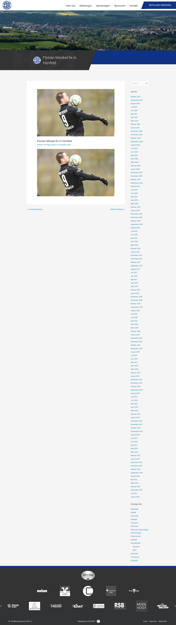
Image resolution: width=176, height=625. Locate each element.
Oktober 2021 (135, 97)
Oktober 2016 (135, 304)
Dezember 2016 (136, 297)
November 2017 (136, 259)
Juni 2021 (134, 110)
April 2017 (134, 283)
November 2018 (136, 217)
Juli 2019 (134, 190)
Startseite (134, 554)
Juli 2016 (134, 314)
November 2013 (136, 424)
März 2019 (134, 204)
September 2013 (137, 431)
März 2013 (134, 452)
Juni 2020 (134, 152)
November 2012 (136, 466)
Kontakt (134, 5)
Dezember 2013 (136, 421)
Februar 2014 (135, 414)
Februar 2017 (135, 290)
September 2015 (137, 349)
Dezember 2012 (136, 462)
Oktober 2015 (135, 345)
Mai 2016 (134, 321)
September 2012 (137, 473)
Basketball (134, 509)
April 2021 (134, 117)
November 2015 (136, 342)
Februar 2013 (135, 455)
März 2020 (134, 162)
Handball (134, 519)
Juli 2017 (134, 273)
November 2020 (136, 135)
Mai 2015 (134, 362)
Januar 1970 (135, 497)
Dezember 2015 (136, 338)
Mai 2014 (134, 404)
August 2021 (135, 103)
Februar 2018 (135, 248)
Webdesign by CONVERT (86, 621)
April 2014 (134, 407)
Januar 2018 (135, 252)
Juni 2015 (134, 359)
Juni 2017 (134, 276)
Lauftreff (134, 540)
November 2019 (136, 176)
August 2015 (135, 352)
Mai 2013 (134, 445)
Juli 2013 (134, 438)
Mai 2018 (134, 238)
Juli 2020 (134, 148)
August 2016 (135, 310)
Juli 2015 (134, 355)
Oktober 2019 (135, 179)
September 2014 (137, 390)
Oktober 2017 (135, 262)
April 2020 (134, 159)
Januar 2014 (135, 418)
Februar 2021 (135, 124)
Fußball (39, 145)
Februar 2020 (135, 166)
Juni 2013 (134, 442)
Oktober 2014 (136, 386)
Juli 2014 (134, 397)
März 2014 (134, 411)
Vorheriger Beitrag (34, 209)
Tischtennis (135, 557)
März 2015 (134, 369)
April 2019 (134, 200)
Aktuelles (136, 547)
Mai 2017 (134, 280)
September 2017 (137, 266)
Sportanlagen (103, 5)
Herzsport (134, 523)
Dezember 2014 (136, 379)
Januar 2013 (135, 459)
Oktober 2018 (135, 221)
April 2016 (134, 324)
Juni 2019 (134, 193)
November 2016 (136, 300)
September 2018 (137, 224)
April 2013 (134, 448)
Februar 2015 (135, 373)
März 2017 (134, 286)
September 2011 (136, 490)
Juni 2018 (134, 235)
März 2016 (134, 328)
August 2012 (135, 476)
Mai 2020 (134, 155)
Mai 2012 (134, 480)
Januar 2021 (135, 128)
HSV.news (134, 526)
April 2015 (134, 366)
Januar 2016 (135, 335)
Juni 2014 (134, 400)
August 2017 (135, 269)
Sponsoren (120, 5)
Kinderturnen (136, 536)
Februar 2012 (135, 487)
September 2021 (137, 100)
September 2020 (137, 142)
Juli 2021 (134, 107)
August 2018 (135, 228)
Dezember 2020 (136, 131)
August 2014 (135, 393)
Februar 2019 (135, 207)
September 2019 (137, 183)
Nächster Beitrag (117, 209)
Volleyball (134, 560)
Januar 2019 (135, 211)
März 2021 (134, 121)
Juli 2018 (134, 231)
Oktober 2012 (135, 469)
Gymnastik (134, 516)
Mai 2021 (134, 114)
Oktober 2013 (136, 428)
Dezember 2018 (136, 214)
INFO (134, 550)
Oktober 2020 (136, 138)
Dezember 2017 (136, 255)
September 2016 (137, 307)
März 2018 (134, 245)
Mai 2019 (134, 197)
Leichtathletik (135, 543)
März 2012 (134, 483)
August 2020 (135, 145)
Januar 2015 (135, 376)
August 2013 (135, 435)
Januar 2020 (135, 169)
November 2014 (136, 383)
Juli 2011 (134, 493)
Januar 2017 (135, 293)
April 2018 (134, 241)
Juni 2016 (134, 317)
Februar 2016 (135, 331)
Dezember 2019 (136, 172)
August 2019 (135, 186)
